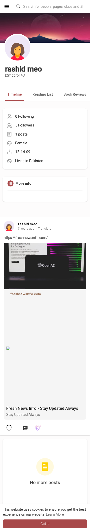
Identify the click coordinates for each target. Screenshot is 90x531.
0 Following (24, 116)
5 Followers (24, 125)
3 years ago (26, 228)
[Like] (9, 428)
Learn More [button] (55, 514)
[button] (50, 6)
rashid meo (28, 224)
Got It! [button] (45, 524)
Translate (44, 228)
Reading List (42, 94)
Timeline (15, 94)
